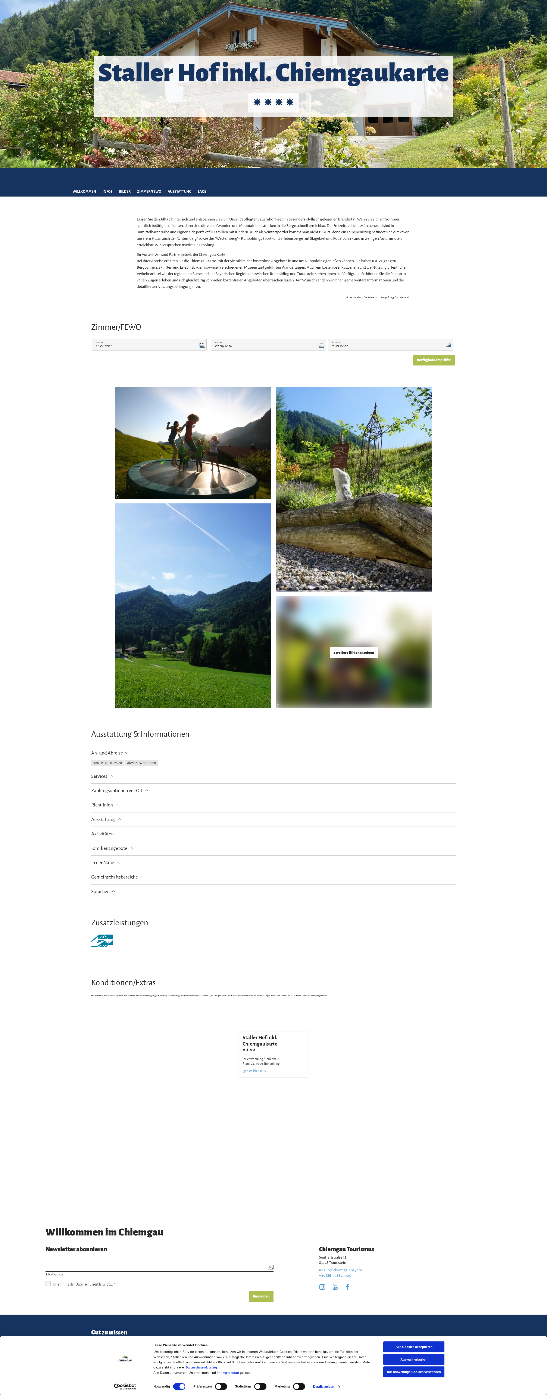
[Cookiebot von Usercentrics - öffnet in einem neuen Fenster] (125, 1386)
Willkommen (84, 192)
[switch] (221, 1386)
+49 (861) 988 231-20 (335, 1275)
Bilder (125, 192)
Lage (202, 192)
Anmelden (261, 1296)
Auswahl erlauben (413, 1359)
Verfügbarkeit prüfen (434, 360)
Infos (108, 192)
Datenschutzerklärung (201, 1367)
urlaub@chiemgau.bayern (340, 1270)
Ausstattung (179, 192)
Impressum (230, 1372)
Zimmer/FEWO (149, 192)
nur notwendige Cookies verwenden (414, 1372)
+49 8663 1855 (256, 1070)
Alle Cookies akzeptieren (414, 1347)
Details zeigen (323, 1386)
